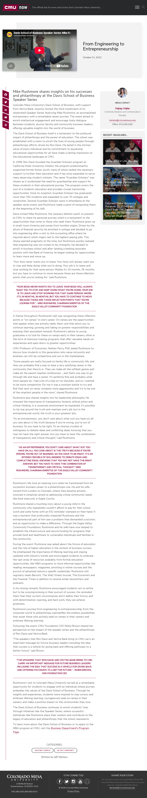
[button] (137, 7)
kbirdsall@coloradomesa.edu (122, 788)
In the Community (65, 750)
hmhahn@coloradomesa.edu (122, 120)
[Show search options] (143, 7)
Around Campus (42, 750)
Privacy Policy (73, 791)
